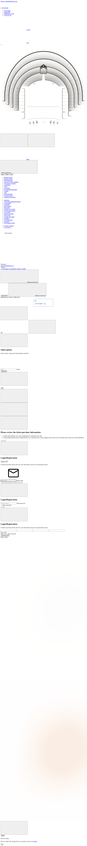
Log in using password (6, 482)
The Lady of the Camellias (11, 182)
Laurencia (6, 221)
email (2, 461)
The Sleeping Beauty (9, 211)
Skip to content (5, 1)
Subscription (4, 295)
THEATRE (7, 12)
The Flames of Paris (9, 223)
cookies (35, 841)
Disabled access (13, 1)
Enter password (21, 503)
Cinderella (7, 204)
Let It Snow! (7, 227)
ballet (7, 174)
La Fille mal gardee (9, 217)
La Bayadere (7, 203)
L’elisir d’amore (8, 195)
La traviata (7, 188)
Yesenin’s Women (9, 226)
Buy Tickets (30, 261)
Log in (2, 506)
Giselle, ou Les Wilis (9, 209)
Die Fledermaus (8, 180)
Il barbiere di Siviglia (9, 197)
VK (6, 461)
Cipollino (6, 218)
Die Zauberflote (8, 194)
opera (2, 174)
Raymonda (7, 207)
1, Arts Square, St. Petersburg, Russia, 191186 (13, 269)
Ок (2, 844)
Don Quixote (7, 206)
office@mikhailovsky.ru (7, 265)
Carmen (6, 191)
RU (2, 332)
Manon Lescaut (8, 177)
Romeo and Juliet (8, 214)
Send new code (5, 535)
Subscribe (3, 371)
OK (2, 388)
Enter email (20, 480)
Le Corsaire (7, 212)
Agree (2, 835)
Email (18, 369)
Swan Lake (7, 215)
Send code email (18, 482)
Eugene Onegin (8, 179)
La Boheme (7, 185)
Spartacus (6, 200)
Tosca (5, 186)
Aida (5, 192)
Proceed (3, 440)
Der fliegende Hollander (10, 189)
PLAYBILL (7, 10)
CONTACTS (7, 15)
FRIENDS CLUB (9, 13)
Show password (7, 505)
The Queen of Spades (10, 183)
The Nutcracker (8, 220)
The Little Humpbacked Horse (12, 201)
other (11, 174)
